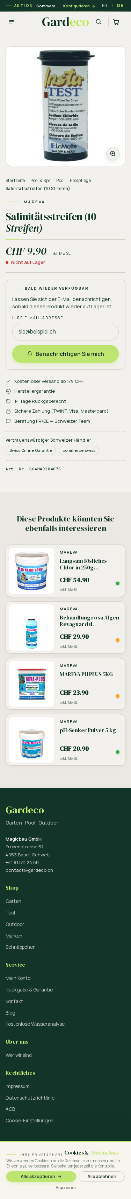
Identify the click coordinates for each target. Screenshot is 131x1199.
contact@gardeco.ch (29, 870)
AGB (10, 1109)
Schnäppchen (21, 947)
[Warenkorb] (116, 22)
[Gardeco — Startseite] (65, 21)
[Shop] (11, 22)
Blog (10, 1013)
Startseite (15, 180)
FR (104, 5)
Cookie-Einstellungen (29, 1120)
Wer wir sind (19, 1055)
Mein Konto (18, 978)
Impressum (18, 1086)
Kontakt (14, 1001)
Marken (14, 936)
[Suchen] (98, 22)
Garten (13, 901)
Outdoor (15, 924)
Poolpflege (80, 180)
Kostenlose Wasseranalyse (35, 1024)
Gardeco (25, 810)
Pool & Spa (40, 180)
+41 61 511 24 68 (22, 862)
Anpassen (66, 1187)
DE (120, 5)
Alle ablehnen (101, 1176)
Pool (60, 180)
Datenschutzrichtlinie (30, 1098)
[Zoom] (65, 106)
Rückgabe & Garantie (29, 990)
